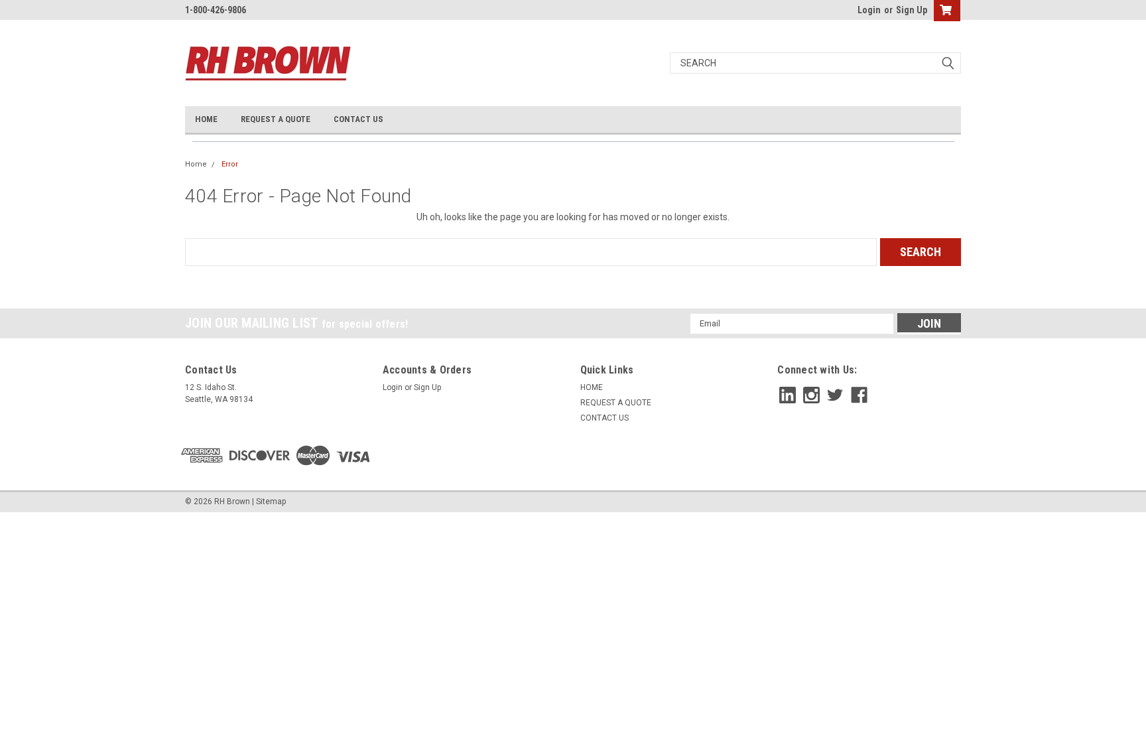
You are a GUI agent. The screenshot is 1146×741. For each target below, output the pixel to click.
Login (869, 10)
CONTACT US (358, 119)
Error (230, 164)
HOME (206, 119)
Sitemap (271, 501)
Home (196, 164)
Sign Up (911, 10)
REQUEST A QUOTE (275, 119)
